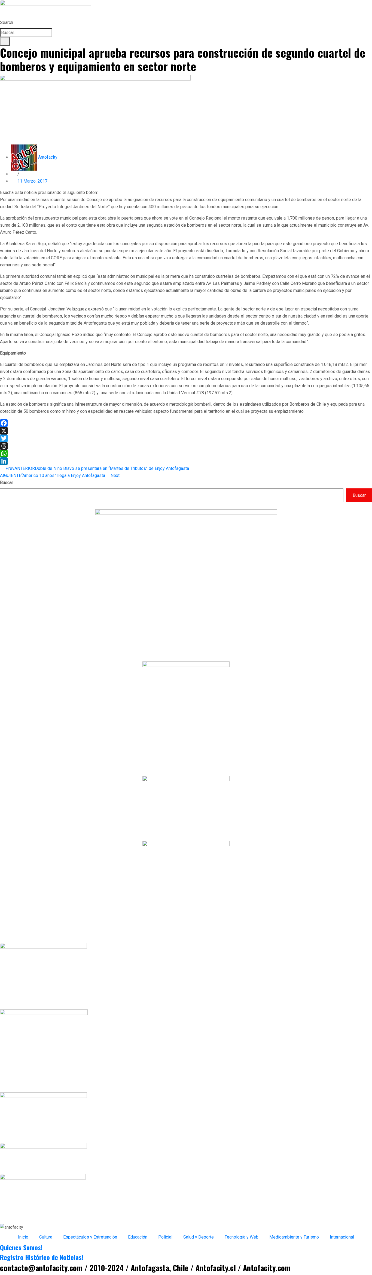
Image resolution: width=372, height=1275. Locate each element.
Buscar (6, 482)
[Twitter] (186, 438)
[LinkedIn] (186, 461)
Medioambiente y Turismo (294, 1237)
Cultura (45, 1237)
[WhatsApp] (186, 453)
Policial (165, 1237)
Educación (137, 1237)
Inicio (23, 1237)
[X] (186, 431)
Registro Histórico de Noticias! (41, 1257)
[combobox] (26, 32)
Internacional (342, 1237)
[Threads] (186, 446)
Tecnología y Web (241, 1237)
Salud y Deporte (198, 1237)
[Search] (5, 41)
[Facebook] (186, 423)
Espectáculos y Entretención (90, 1237)
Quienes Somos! (21, 1247)
